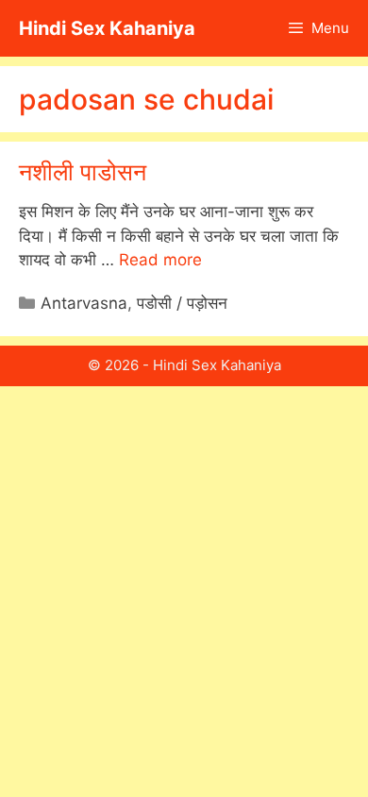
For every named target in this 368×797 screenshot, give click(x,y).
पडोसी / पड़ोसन (182, 303)
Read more (160, 259)
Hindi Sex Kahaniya (107, 28)
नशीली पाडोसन (82, 172)
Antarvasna (84, 303)
